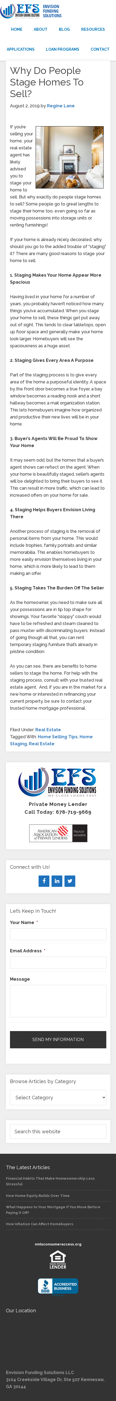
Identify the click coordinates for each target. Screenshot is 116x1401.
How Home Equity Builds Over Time (38, 1196)
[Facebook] (44, 881)
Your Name (24, 922)
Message (20, 979)
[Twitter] (69, 881)
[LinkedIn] (57, 881)
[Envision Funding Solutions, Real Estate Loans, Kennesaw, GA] (58, 1287)
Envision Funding (58, 11)
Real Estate (48, 729)
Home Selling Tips (58, 736)
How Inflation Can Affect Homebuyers (39, 1224)
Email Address (27, 950)
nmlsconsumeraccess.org (58, 1244)
